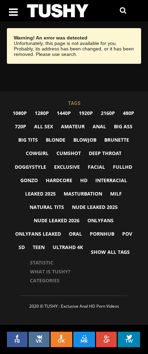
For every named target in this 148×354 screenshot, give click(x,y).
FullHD (122, 167)
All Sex (43, 126)
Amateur (73, 126)
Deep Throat (105, 153)
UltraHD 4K (68, 247)
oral (75, 234)
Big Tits (28, 140)
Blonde (55, 140)
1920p (86, 113)
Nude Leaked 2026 (57, 220)
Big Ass (123, 126)
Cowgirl (37, 153)
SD (22, 247)
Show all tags (110, 252)
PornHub (102, 234)
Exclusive (67, 167)
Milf (116, 193)
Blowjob (84, 140)
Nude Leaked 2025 (95, 207)
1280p (42, 113)
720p (20, 126)
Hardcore (59, 180)
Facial (96, 167)
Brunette (116, 140)
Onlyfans (100, 220)
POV (127, 234)
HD (83, 180)
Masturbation (83, 193)
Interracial (111, 180)
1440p (64, 113)
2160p (108, 113)
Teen (39, 247)
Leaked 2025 (40, 193)
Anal (99, 126)
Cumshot (68, 153)
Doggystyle (30, 167)
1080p (20, 113)
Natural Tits (47, 207)
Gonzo (29, 180)
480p (128, 113)
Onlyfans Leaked (38, 234)
